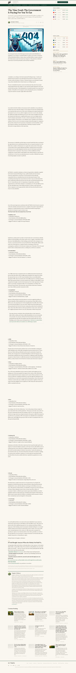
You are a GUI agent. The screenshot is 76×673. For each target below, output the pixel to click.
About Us (30, 663)
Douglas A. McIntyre (15, 21)
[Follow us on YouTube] (13, 665)
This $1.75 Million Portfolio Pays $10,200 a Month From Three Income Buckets (60, 69)
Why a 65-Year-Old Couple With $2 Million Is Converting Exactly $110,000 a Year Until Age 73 (60, 55)
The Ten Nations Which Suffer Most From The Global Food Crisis (20, 645)
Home (27, 663)
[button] (56, 2)
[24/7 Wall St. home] (9, 2)
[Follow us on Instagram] (15, 665)
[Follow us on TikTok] (17, 665)
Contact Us (35, 663)
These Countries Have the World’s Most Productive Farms (61, 645)
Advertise (66, 663)
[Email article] (41, 22)
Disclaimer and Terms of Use (47, 663)
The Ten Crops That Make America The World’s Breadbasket (61, 612)
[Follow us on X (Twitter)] (10, 665)
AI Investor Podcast (63, 2)
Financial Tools (40, 663)
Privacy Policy (55, 663)
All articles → (14, 604)
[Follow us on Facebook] (8, 665)
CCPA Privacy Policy (61, 663)
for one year (16, 551)
